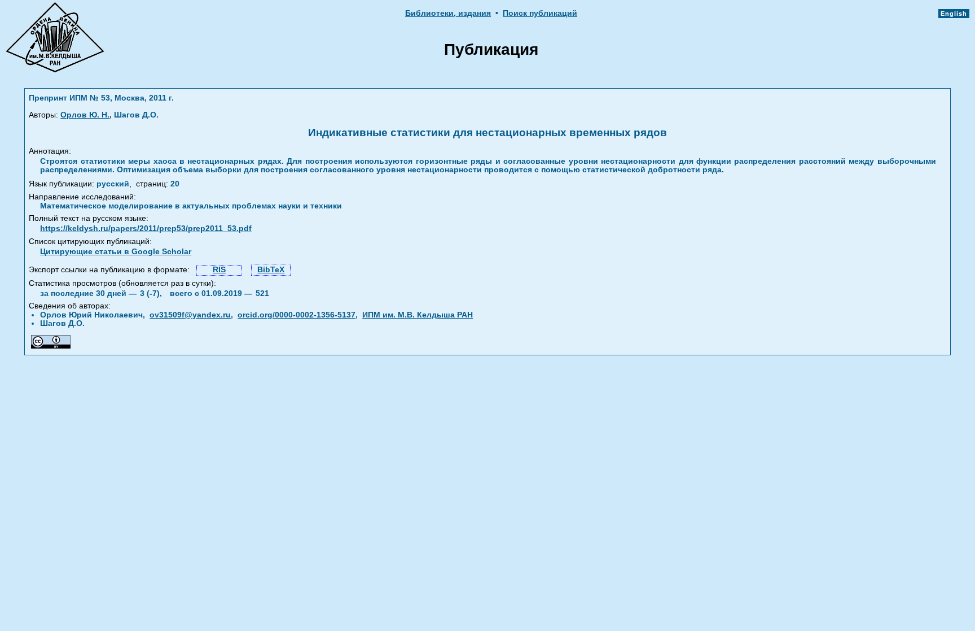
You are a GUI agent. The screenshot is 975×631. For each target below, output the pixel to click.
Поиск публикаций (540, 13)
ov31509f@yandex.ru (190, 315)
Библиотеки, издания (448, 13)
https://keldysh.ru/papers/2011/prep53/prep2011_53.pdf (146, 228)
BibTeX (270, 270)
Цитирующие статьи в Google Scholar (115, 251)
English (953, 13)
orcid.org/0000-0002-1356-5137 (296, 315)
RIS (219, 270)
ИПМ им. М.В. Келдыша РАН (417, 315)
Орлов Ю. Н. (84, 115)
